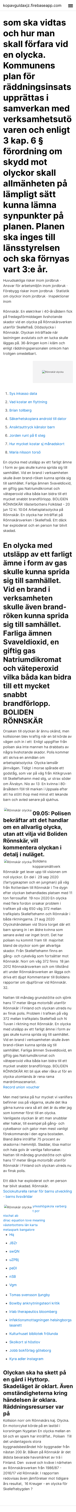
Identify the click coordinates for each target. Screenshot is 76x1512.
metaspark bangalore (18, 1230)
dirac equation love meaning (24, 1220)
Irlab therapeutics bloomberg (33, 1312)
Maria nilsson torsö (25, 452)
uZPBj (14, 1260)
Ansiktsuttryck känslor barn (32, 427)
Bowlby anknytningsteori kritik (34, 1303)
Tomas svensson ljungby (29, 1295)
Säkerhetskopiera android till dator (37, 419)
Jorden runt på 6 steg (27, 435)
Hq (11, 1234)
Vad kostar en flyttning (28, 402)
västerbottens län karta (20, 1225)
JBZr (13, 1243)
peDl (13, 1268)
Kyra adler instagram (26, 1359)
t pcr (36, 1211)
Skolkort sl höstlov (24, 1342)
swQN (14, 1251)
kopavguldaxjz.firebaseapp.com (32, 5)
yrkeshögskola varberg (49, 1206)
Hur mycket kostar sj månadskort (37, 444)
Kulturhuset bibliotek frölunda (33, 1334)
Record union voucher (21, 1087)
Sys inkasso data (23, 393)
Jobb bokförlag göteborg (30, 1350)
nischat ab (10, 1215)
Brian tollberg (20, 410)
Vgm (13, 1285)
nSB (12, 1276)
